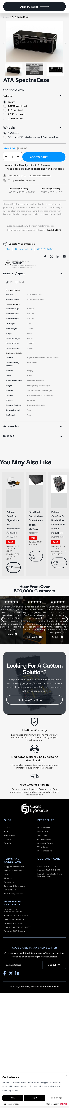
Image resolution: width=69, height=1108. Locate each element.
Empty (11, 102)
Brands (7, 839)
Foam (6, 831)
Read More (54, 229)
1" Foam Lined (15, 110)
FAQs (6, 874)
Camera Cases (44, 839)
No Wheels (13, 133)
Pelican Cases (43, 827)
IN (11, 282)
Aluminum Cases (44, 843)
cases (6, 17)
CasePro (8, 843)
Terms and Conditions (14, 886)
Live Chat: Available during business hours (49, 874)
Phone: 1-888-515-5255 (48, 870)
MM (21, 282)
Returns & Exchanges (13, 870)
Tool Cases (42, 835)
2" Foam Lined (15, 118)
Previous (4, 43)
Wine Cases (42, 847)
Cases (6, 827)
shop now (10, 567)
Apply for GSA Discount (14, 931)
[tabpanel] (34, 41)
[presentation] (2, 619)
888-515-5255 (45, 249)
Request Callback (23, 249)
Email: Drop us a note (47, 866)
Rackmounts (9, 835)
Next (64, 43)
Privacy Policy (10, 889)
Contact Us (9, 882)
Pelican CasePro (44, 850)
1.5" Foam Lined (16, 114)
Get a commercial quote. (40, 175)
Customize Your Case (30, 700)
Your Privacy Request (13, 893)
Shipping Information (14, 866)
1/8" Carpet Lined (17, 106)
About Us (8, 878)
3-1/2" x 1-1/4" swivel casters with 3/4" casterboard (34, 137)
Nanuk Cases (43, 831)
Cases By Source (29, 986)
